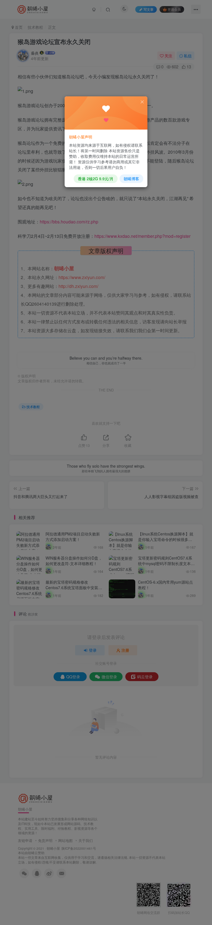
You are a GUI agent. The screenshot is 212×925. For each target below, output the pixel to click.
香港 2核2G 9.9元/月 (95, 178)
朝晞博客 (131, 178)
